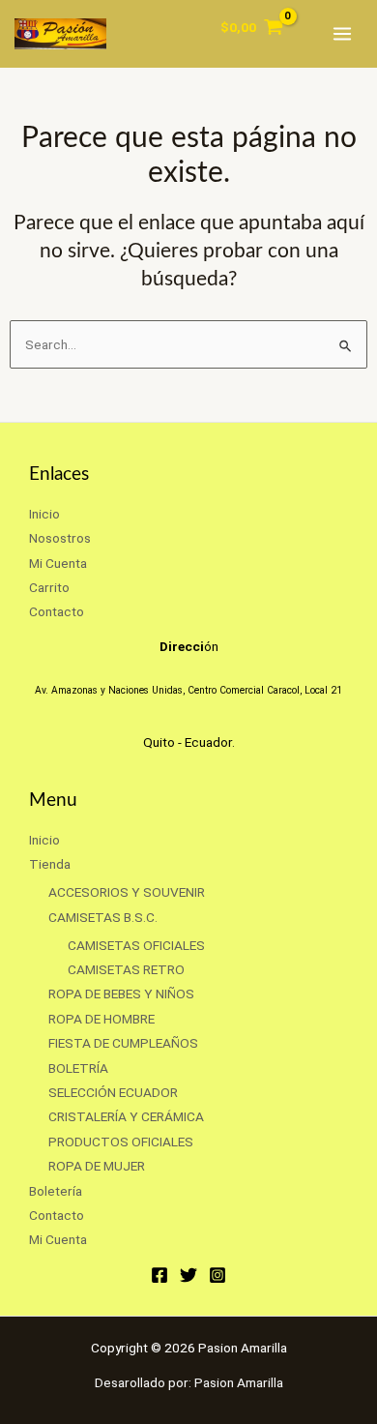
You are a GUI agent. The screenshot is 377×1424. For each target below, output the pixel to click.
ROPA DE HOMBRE (101, 1018)
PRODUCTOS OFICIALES (120, 1141)
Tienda (50, 864)
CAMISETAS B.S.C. (103, 917)
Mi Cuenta (58, 563)
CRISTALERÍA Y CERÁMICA (126, 1116)
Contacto (56, 611)
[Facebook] (159, 1275)
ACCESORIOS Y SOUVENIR (126, 892)
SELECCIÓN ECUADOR (113, 1092)
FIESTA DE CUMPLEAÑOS (123, 1043)
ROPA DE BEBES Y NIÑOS (121, 993)
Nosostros (60, 538)
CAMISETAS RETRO (126, 969)
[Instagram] (217, 1275)
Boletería (55, 1191)
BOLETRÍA (78, 1068)
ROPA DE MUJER (96, 1165)
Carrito (49, 587)
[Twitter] (188, 1275)
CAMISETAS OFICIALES (136, 945)
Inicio (44, 513)
